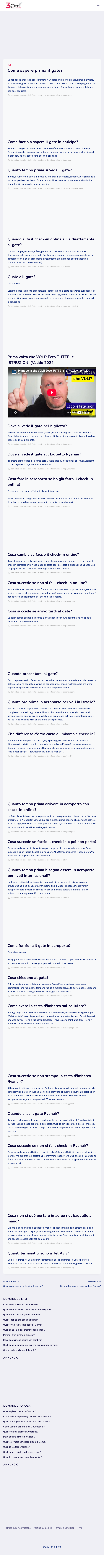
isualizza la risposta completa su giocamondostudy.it (58, 306)
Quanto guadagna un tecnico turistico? (23, 1283)
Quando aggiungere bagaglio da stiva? (22, 1457)
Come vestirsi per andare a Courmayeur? (24, 1426)
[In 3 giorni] (13, 5)
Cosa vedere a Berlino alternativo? (20, 1304)
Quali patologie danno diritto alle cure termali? (26, 1421)
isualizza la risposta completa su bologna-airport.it (56, 692)
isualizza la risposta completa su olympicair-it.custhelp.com (60, 188)
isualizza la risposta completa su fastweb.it (54, 267)
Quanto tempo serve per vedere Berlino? (80, 1283)
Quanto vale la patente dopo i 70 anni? (22, 1324)
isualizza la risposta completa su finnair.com (54, 160)
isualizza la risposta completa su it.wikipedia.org (56, 1268)
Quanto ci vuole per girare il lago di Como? (24, 1441)
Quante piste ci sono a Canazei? (19, 1411)
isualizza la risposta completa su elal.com (53, 724)
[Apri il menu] (98, 5)
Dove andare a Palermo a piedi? (19, 1436)
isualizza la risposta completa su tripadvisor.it (55, 996)
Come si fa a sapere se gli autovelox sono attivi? (27, 1416)
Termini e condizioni (65, 1528)
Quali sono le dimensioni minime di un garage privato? (30, 1345)
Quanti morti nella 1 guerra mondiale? (22, 1314)
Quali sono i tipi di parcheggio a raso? (22, 1452)
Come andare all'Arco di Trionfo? (19, 1350)
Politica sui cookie (42, 1528)
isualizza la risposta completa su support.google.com (58, 1028)
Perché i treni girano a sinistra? (19, 1335)
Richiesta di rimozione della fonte (23, 95)
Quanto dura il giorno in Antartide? (20, 1431)
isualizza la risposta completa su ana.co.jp (54, 506)
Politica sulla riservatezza (18, 1528)
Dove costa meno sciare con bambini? (22, 1340)
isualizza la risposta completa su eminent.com (55, 1243)
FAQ (9, 65)
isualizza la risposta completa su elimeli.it (53, 898)
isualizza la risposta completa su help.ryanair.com (56, 469)
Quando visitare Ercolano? (16, 1447)
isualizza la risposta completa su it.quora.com (55, 95)
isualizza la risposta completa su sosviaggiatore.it (57, 1104)
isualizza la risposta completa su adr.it (52, 968)
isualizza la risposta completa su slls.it (52, 860)
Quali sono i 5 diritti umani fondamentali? (24, 1329)
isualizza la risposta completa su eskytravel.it (55, 756)
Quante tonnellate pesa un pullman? (21, 1319)
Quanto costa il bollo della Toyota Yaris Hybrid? (27, 1309)
